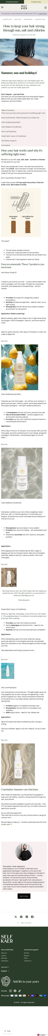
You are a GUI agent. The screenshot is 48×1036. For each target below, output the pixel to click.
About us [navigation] (4, 953)
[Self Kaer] (5, 981)
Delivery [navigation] (26, 953)
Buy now (4, 341)
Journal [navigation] (3, 956)
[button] (2, 7)
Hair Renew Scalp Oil (8, 141)
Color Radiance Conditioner (11, 127)
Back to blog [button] (26, 923)
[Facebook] (15, 991)
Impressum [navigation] (4, 961)
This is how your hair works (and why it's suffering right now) (23, 113)
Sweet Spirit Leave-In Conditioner (13, 136)
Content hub (36, 2)
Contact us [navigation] (27, 961)
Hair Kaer (17, 19)
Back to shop (24, 896)
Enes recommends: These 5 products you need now (20, 118)
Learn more (43, 13)
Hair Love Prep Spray (8, 131)
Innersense (28, 19)
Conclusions (5, 145)
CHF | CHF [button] (4, 967)
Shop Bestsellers (12, 2)
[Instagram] (10, 991)
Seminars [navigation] (4, 958)
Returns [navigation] (26, 956)
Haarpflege (7, 19)
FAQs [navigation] (25, 958)
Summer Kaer (40, 19)
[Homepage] (24, 7)
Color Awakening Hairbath (10, 122)
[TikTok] (19, 991)
